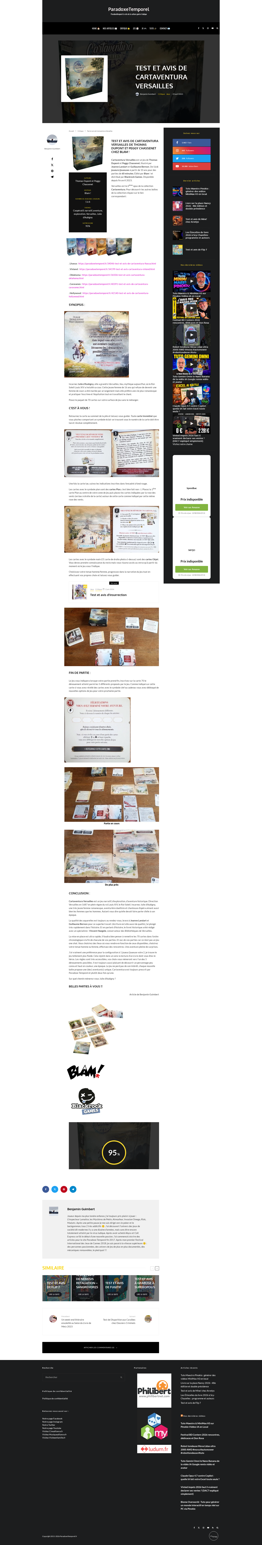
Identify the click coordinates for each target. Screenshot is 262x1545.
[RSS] (213, 1528)
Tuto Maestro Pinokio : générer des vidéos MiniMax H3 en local (197, 191)
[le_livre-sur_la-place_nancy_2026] (178, 206)
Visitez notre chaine (183, 444)
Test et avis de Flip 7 (196, 249)
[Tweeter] (52, 165)
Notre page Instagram (52, 1421)
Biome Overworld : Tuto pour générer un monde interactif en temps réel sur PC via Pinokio (200, 1505)
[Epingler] (52, 171)
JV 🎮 (144, 28)
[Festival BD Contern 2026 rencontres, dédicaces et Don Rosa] (192, 308)
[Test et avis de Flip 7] (56, 1288)
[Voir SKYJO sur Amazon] (191, 533)
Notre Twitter (48, 1425)
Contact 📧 (165, 28)
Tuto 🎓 (153, 28)
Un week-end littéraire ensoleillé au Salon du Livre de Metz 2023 (76, 1321)
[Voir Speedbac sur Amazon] (191, 471)
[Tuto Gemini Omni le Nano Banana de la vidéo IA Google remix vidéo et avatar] (192, 364)
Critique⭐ (125, 28)
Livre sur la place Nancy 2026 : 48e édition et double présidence (198, 206)
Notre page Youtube (51, 1428)
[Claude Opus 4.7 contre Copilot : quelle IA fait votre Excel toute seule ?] (192, 394)
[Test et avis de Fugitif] (115, 1288)
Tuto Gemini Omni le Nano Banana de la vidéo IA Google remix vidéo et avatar (200, 1464)
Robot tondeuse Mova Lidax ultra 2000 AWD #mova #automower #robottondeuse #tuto (198, 1449)
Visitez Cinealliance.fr (52, 1431)
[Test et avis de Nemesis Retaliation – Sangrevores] (86, 1288)
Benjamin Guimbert (148, 94)
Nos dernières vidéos (194, 1416)
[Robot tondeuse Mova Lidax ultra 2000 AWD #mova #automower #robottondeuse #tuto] (192, 335)
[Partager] (52, 159)
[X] (203, 28)
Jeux (168, 94)
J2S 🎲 (136, 28)
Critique (161, 94)
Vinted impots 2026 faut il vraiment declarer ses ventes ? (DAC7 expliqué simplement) (199, 1490)
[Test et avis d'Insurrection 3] (79, 592)
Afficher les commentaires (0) (99, 1347)
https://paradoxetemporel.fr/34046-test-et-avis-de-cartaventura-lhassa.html (117, 263)
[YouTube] (212, 28)
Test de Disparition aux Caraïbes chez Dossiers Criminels (119, 1319)
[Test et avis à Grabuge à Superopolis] (144, 1288)
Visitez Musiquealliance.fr (54, 1434)
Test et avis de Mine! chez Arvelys (196, 220)
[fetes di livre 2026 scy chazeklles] (178, 235)
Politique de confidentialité (55, 1398)
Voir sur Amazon (192, 507)
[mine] (178, 221)
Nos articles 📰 (110, 28)
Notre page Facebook (52, 1418)
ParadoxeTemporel (128, 9)
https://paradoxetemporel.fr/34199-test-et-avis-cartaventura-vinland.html (117, 269)
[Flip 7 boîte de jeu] (178, 250)
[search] (121, 1377)
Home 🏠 (96, 28)
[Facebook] (199, 28)
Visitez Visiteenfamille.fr (54, 1437)
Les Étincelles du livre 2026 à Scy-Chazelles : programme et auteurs (198, 235)
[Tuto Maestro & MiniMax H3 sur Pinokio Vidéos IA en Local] (178, 191)
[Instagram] (208, 28)
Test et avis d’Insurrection (108, 595)
